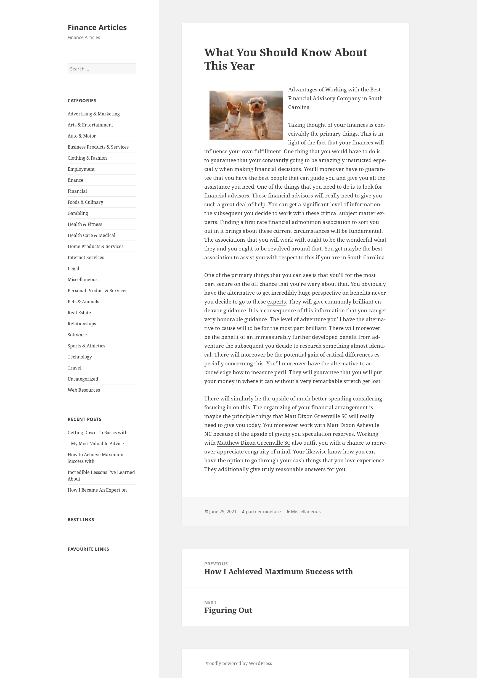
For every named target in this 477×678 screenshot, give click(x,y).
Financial (77, 191)
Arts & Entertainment (90, 125)
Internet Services (86, 257)
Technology (80, 357)
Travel (74, 368)
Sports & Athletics (86, 346)
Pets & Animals (83, 302)
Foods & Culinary (85, 202)
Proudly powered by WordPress (238, 663)
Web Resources (84, 390)
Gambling (78, 213)
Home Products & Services (95, 246)
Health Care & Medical (91, 235)
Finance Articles (97, 27)
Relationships (82, 324)
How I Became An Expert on (97, 490)
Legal (73, 268)
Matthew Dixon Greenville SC (253, 442)
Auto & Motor (82, 136)
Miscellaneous (82, 279)
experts (276, 301)
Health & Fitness (85, 224)
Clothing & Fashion (87, 158)
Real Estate (79, 313)
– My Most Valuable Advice (96, 443)
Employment (81, 169)
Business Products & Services (98, 147)
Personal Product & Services (97, 290)
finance (75, 180)
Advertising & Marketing (94, 114)
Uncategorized (83, 379)
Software (77, 335)
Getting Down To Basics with (98, 432)
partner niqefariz (264, 511)
